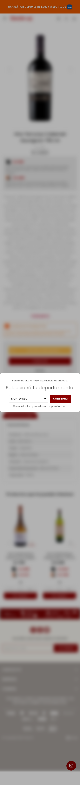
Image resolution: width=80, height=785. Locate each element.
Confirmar (60, 398)
